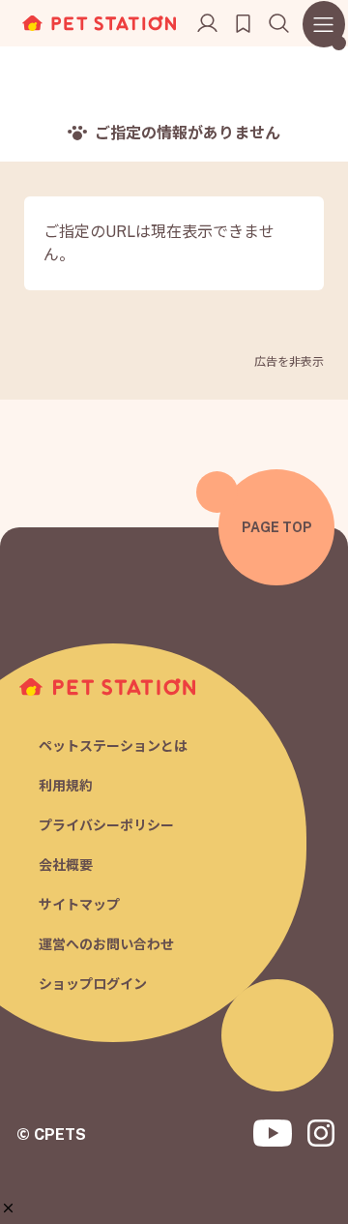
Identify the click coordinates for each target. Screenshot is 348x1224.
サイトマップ (79, 904)
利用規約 (66, 785)
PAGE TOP (277, 527)
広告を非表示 (289, 362)
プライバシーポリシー (106, 825)
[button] (8, 1208)
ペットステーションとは (113, 746)
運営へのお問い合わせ (106, 944)
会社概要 (66, 865)
